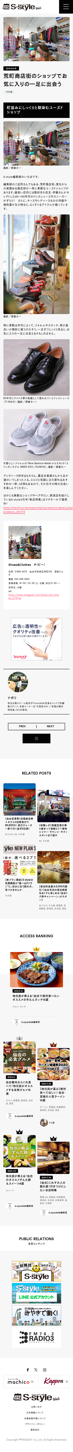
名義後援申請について (35, 1419)
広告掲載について (35, 1413)
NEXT (50, 726)
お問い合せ (36, 1407)
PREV (22, 726)
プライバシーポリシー (35, 1424)
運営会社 (35, 1430)
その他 (9, 92)
